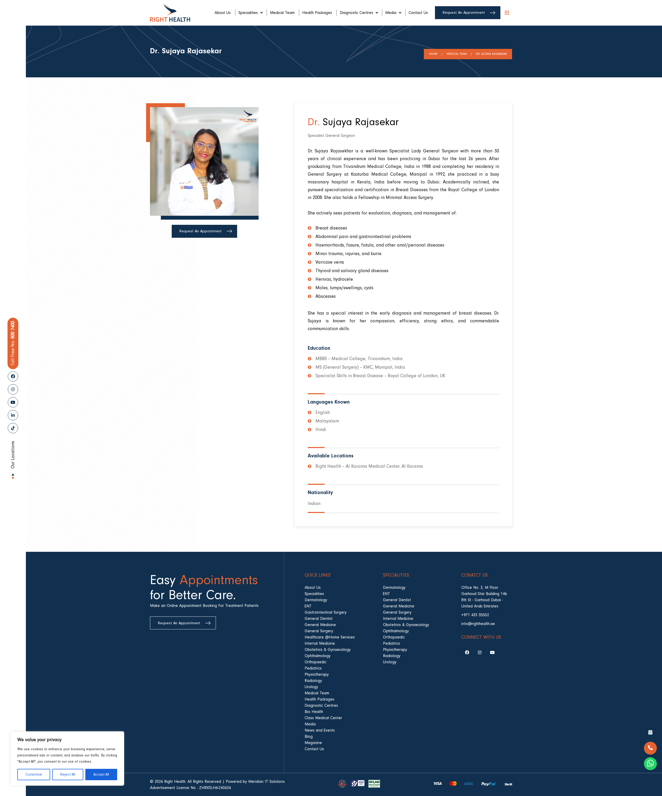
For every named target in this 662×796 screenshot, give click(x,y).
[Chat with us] (650, 763)
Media (390, 12)
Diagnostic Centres (356, 12)
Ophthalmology (317, 655)
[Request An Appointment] (650, 732)
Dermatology (316, 600)
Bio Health (314, 711)
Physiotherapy (317, 674)
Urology (311, 687)
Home (433, 54)
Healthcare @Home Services (330, 637)
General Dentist (319, 618)
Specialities (248, 12)
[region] (67, 758)
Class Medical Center (323, 718)
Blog (309, 736)
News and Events (320, 730)
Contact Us (418, 12)
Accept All (101, 774)
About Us (223, 12)
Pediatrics (313, 668)
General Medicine (320, 624)
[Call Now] (650, 748)
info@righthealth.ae (478, 623)
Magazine (313, 742)
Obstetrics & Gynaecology (328, 649)
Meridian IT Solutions (266, 781)
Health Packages (317, 12)
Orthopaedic (315, 662)
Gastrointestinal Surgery (326, 612)
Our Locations (13, 454)
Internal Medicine (320, 643)
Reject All (67, 774)
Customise (33, 774)
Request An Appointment (464, 12)
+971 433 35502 (475, 615)
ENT (308, 606)
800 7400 (13, 343)
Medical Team (282, 12)
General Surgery (319, 631)
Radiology (313, 680)
